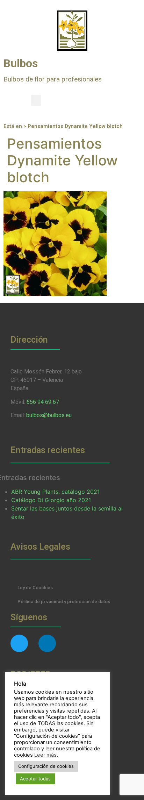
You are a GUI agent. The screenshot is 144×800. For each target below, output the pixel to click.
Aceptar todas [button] (35, 778)
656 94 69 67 (43, 402)
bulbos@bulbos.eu (49, 415)
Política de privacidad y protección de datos (63, 601)
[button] (36, 100)
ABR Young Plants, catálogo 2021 (55, 491)
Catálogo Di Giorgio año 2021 (51, 500)
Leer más (45, 755)
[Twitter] (19, 643)
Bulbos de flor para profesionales (52, 79)
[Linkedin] (47, 643)
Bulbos (20, 63)
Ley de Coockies (35, 587)
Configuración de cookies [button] (46, 766)
